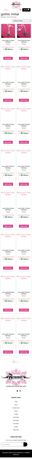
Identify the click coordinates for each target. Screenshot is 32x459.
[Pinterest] (20, 391)
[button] (18, 10)
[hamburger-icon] (6, 10)
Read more (8, 58)
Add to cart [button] (24, 58)
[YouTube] (23, 391)
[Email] (17, 391)
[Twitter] (15, 391)
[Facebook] (9, 391)
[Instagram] (12, 391)
